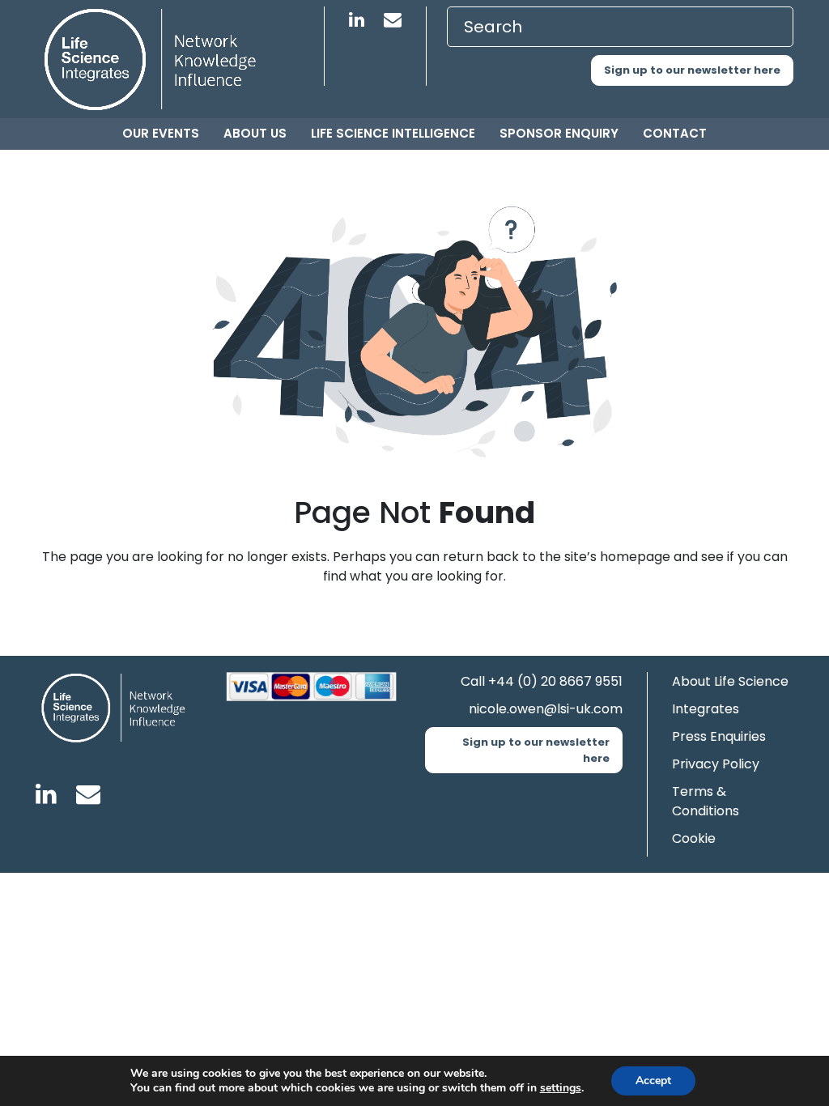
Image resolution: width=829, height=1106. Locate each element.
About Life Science (730, 681)
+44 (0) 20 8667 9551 (555, 681)
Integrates (705, 709)
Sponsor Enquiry (559, 133)
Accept (653, 1080)
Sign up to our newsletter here (692, 70)
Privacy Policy (715, 764)
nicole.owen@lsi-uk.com (546, 709)
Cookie (694, 838)
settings (560, 1088)
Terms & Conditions (705, 801)
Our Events (160, 133)
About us (255, 133)
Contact (675, 133)
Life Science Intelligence (393, 133)
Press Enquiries (719, 736)
